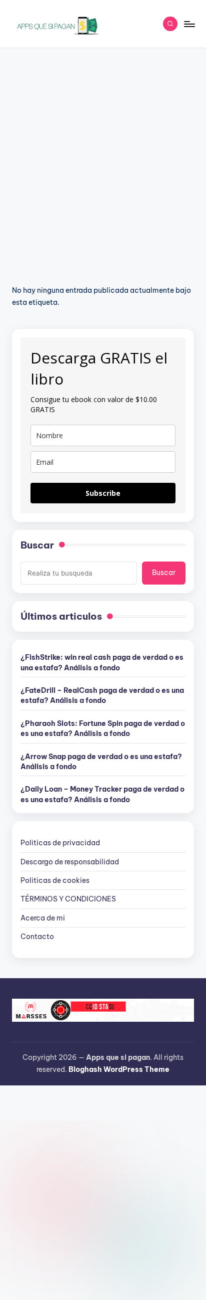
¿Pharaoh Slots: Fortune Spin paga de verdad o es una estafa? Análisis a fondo (102, 728)
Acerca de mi (42, 917)
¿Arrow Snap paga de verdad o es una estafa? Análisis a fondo (101, 761)
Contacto (37, 936)
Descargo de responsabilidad (69, 861)
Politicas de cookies (55, 880)
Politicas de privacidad (60, 842)
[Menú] (189, 24)
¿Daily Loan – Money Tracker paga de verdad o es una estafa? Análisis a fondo (102, 794)
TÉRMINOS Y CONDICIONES (68, 898)
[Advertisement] (103, 156)
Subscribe (103, 493)
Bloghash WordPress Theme (119, 1069)
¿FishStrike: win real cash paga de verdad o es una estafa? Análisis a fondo (102, 662)
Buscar (37, 545)
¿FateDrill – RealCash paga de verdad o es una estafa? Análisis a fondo (102, 695)
